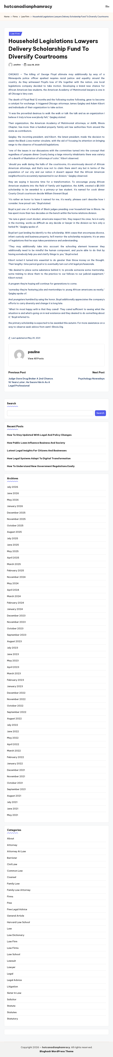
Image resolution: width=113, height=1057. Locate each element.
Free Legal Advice (17, 909)
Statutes (12, 1012)
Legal (10, 973)
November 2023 (16, 621)
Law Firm (15, 34)
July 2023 (12, 647)
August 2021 (14, 795)
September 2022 (16, 712)
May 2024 (13, 583)
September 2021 (16, 789)
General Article (15, 915)
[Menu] (107, 6)
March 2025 (14, 564)
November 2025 (16, 519)
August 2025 (14, 531)
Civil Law (12, 864)
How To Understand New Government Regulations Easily (41, 466)
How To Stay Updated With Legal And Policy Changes (39, 434)
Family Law (13, 883)
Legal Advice (14, 980)
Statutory (12, 1018)
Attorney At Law (16, 851)
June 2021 (12, 808)
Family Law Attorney (18, 890)
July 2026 (12, 486)
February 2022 (15, 757)
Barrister (12, 857)
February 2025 (15, 570)
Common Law (15, 870)
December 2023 (16, 615)
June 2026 (13, 493)
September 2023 (16, 634)
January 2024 (15, 609)
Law (9, 928)
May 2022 (13, 737)
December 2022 (16, 692)
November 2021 (16, 776)
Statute (11, 1005)
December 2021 (16, 770)
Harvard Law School (18, 922)
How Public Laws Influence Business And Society (36, 442)
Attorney (12, 845)
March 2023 (14, 673)
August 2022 (14, 718)
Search (11, 403)
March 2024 (14, 596)
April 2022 (13, 744)
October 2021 (15, 782)
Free (9, 902)
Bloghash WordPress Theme (56, 1051)
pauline (34, 352)
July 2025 (12, 538)
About (10, 838)
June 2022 (13, 731)
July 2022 (12, 724)
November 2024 (16, 577)
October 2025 (15, 525)
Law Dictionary (15, 935)
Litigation (12, 986)
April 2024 (13, 589)
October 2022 (15, 705)
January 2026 (15, 506)
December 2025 (16, 512)
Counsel (11, 877)
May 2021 (12, 815)
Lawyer (11, 967)
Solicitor (11, 999)
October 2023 (15, 628)
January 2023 (15, 686)
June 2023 (13, 654)
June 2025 (13, 544)
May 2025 (13, 551)
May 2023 (13, 660)
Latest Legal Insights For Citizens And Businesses (37, 450)
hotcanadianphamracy (28, 6)
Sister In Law (14, 992)
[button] (36, 358)
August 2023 (14, 641)
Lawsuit (11, 960)
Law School (13, 954)
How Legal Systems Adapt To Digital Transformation (39, 458)
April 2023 (13, 667)
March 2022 (14, 750)
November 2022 (16, 699)
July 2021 (12, 802)
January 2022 (15, 763)
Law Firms (13, 947)
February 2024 (15, 602)
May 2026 (13, 499)
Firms (10, 896)
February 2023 (15, 679)
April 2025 (13, 557)
